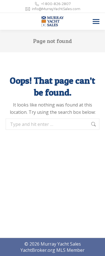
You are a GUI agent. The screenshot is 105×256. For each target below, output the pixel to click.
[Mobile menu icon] (96, 21)
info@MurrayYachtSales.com (56, 9)
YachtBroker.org (37, 250)
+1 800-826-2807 (56, 4)
